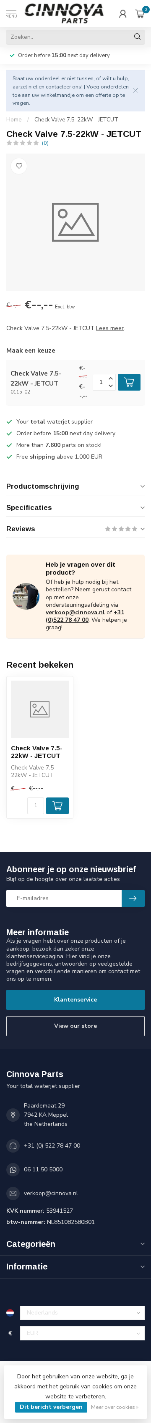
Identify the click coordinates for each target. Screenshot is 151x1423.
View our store (75, 1026)
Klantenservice (75, 1000)
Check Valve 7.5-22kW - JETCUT (76, 120)
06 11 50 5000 (43, 1169)
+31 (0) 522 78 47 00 (52, 1146)
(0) (45, 142)
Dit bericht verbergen (51, 1407)
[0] (140, 13)
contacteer (58, 86)
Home (14, 120)
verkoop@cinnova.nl (75, 612)
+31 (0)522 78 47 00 (85, 616)
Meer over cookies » (114, 1406)
